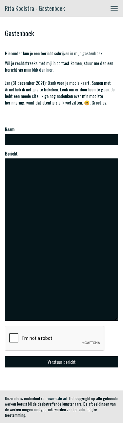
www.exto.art (57, 398)
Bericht (11, 153)
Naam (9, 129)
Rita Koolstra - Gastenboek (35, 8)
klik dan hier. (42, 69)
